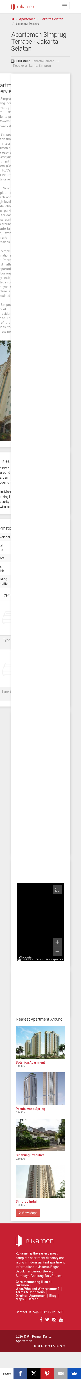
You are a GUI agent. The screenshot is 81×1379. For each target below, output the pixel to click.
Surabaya (22, 1276)
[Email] (61, 1373)
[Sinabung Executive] (40, 1135)
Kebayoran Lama (25, 65)
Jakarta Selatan (51, 19)
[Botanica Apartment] (40, 1042)
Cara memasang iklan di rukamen (34, 1283)
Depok (20, 1271)
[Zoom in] (57, 942)
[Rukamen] (22, 5)
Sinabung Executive (30, 1155)
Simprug (45, 65)
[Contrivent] (49, 1345)
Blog (52, 1296)
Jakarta (43, 1267)
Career (33, 1299)
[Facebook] (20, 1373)
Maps (20, 1299)
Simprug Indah (27, 1201)
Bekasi (47, 1271)
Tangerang (34, 1271)
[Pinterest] (47, 1373)
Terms (39, 959)
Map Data (28, 959)
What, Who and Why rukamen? (37, 1289)
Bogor (54, 1267)
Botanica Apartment (30, 1062)
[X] (33, 1373)
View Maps (28, 1213)
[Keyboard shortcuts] (19, 959)
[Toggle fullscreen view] (57, 889)
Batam (56, 1276)
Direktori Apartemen (30, 1296)
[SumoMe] (74, 1373)
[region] (40, 922)
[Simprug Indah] (40, 1181)
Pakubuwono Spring (30, 1109)
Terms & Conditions (30, 1292)
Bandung (37, 1276)
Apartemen (27, 19)
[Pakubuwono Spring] (40, 1088)
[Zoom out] (57, 951)
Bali (47, 1276)
